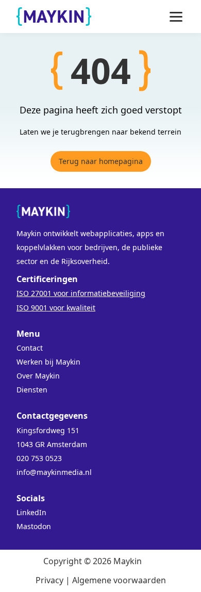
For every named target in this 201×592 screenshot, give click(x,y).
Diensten (31, 389)
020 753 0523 (39, 458)
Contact (29, 348)
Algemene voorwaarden (119, 580)
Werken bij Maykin (48, 362)
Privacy (49, 580)
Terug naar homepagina (101, 161)
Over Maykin (38, 376)
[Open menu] (176, 16)
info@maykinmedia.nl (54, 472)
